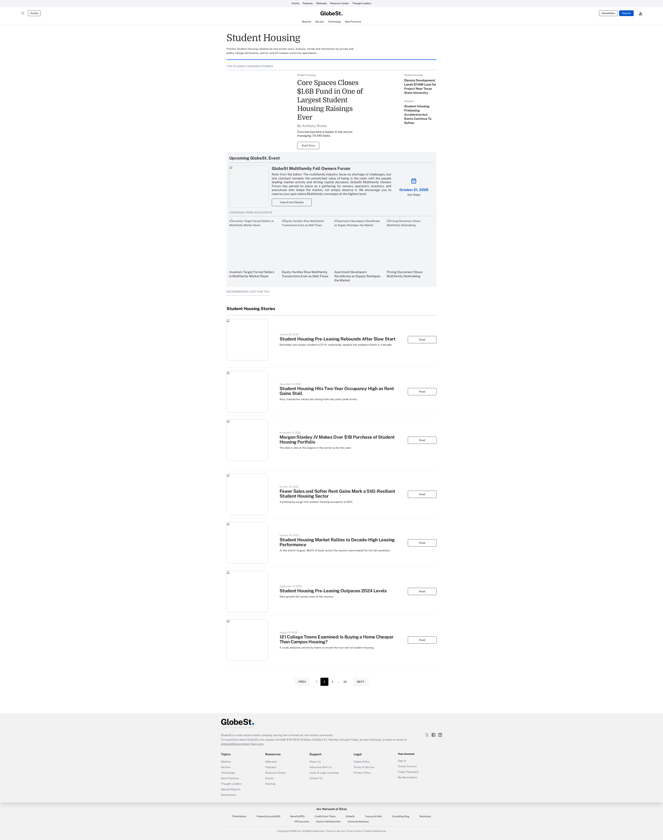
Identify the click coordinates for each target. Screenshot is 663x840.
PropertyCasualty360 (268, 816)
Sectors (225, 767)
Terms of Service (364, 767)
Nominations (228, 794)
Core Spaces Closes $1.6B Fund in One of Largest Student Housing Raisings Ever (330, 100)
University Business (358, 821)
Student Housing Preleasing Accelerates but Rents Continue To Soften (417, 114)
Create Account (407, 766)
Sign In (402, 760)
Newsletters (608, 13)
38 (345, 681)
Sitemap (270, 783)
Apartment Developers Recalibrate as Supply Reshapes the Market (357, 276)
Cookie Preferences (375, 831)
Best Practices (230, 778)
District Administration (328, 821)
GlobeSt (350, 816)
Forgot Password (408, 771)
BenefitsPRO (297, 816)
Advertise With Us (320, 767)
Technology (228, 772)
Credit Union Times (325, 816)
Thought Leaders (361, 3)
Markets (226, 761)
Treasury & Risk (373, 816)
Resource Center (339, 3)
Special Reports (231, 789)
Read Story (308, 145)
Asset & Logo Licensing (323, 772)
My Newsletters (407, 777)
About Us (315, 761)
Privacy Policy (362, 772)
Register (626, 13)
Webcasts (321, 3)
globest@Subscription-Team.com (242, 744)
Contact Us (316, 778)
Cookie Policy (362, 761)
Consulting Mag (400, 816)
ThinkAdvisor (239, 816)
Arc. (299, 831)
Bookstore (425, 816)
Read (422, 339)
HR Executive (301, 821)
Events (295, 3)
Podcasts (308, 3)
